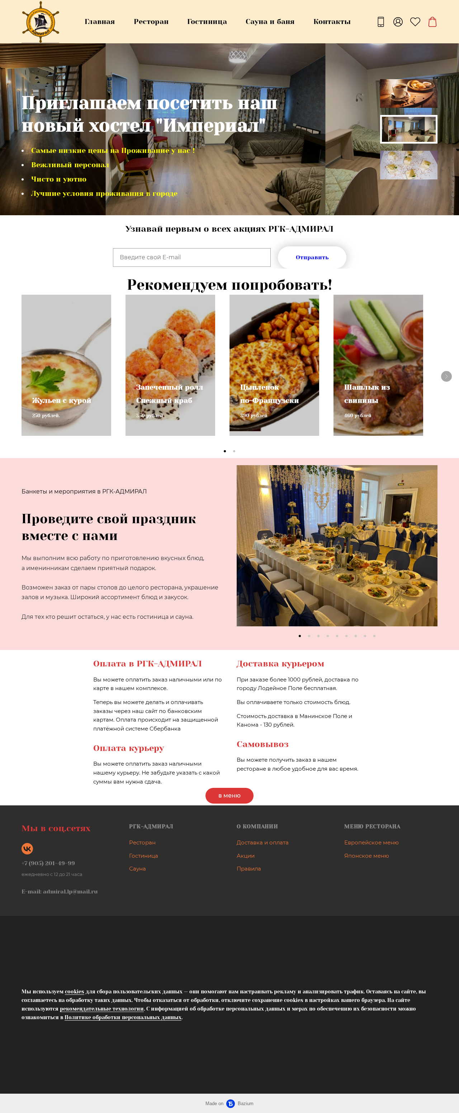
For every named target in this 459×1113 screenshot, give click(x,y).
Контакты (332, 22)
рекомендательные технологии (102, 1009)
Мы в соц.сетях (56, 828)
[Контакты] (381, 22)
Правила (249, 868)
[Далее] (446, 376)
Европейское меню (371, 842)
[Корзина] (432, 22)
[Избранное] (415, 22)
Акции (246, 855)
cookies (74, 991)
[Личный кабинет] (398, 22)
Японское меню (366, 855)
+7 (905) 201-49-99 (48, 863)
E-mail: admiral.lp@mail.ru (60, 892)
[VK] (27, 848)
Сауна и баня (270, 22)
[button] (225, 451)
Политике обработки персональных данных (123, 1017)
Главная (100, 22)
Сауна (137, 868)
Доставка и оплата (263, 842)
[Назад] (247, 554)
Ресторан (151, 22)
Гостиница (207, 22)
